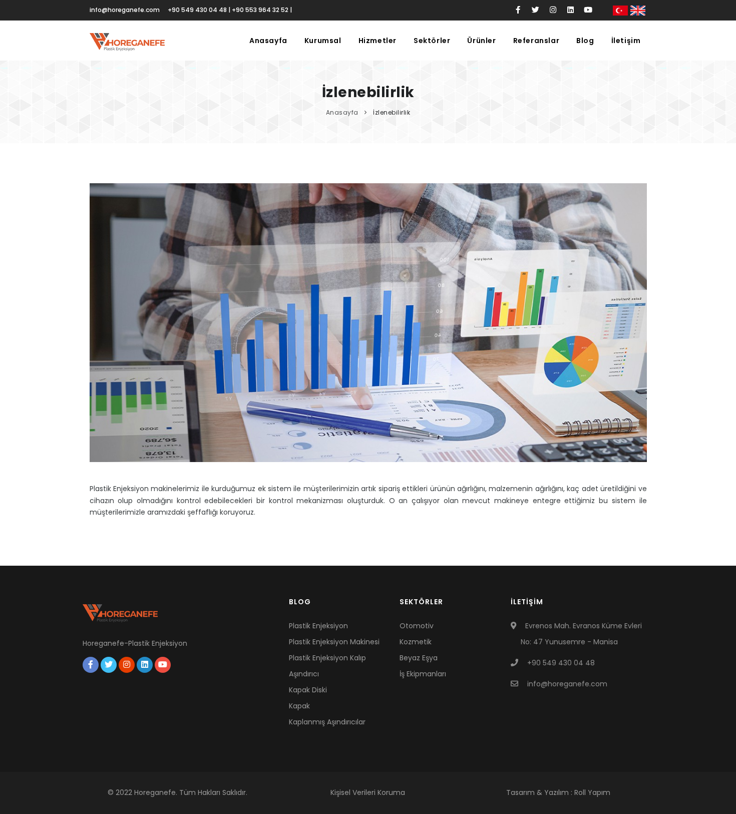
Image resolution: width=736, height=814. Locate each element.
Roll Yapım (592, 792)
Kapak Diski (308, 690)
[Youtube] (588, 10)
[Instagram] (553, 10)
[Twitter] (535, 10)
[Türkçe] (620, 10)
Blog (585, 41)
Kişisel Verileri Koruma (367, 792)
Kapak (299, 706)
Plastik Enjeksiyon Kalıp (327, 658)
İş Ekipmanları (423, 674)
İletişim (626, 41)
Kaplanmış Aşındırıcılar (327, 722)
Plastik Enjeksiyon (318, 626)
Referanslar (536, 41)
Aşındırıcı (304, 674)
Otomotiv (417, 626)
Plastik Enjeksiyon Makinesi (334, 642)
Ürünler (481, 41)
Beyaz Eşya (419, 658)
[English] (638, 10)
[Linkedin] (570, 10)
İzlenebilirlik (391, 112)
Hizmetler (377, 41)
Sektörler (432, 41)
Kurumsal (322, 41)
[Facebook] (518, 10)
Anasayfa (268, 41)
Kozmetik (416, 642)
